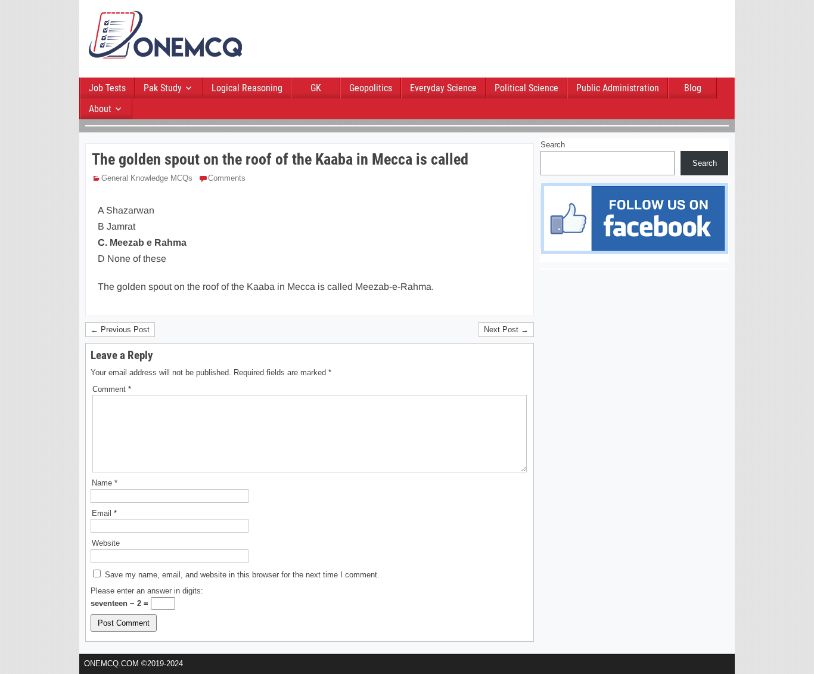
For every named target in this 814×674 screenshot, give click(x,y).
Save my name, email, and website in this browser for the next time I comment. (242, 574)
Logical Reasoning (247, 88)
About (100, 109)
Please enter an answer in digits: (147, 590)
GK (315, 88)
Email (104, 513)
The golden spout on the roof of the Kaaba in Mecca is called (280, 159)
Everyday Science (443, 88)
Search (552, 144)
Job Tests (107, 88)
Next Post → (506, 329)
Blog (692, 88)
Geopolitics (370, 88)
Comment (111, 389)
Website (106, 543)
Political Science (526, 88)
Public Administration (617, 88)
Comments (227, 178)
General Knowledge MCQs (146, 178)
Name (104, 482)
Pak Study (163, 88)
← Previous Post (120, 329)
